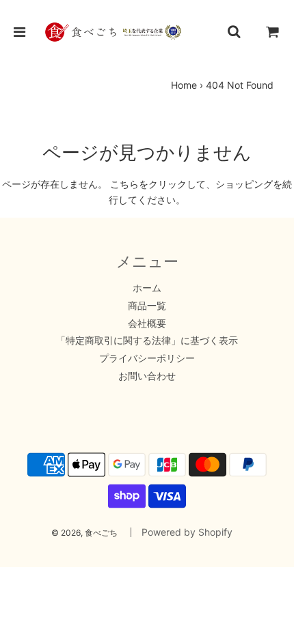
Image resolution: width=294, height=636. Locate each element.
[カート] (273, 32)
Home (184, 85)
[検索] (234, 32)
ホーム (147, 287)
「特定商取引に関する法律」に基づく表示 (147, 340)
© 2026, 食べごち (84, 532)
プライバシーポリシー (147, 358)
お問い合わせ (147, 375)
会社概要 (147, 323)
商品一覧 (147, 305)
